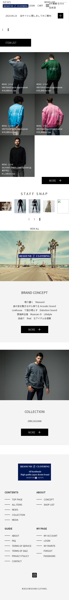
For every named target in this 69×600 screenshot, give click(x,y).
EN (50, 3)
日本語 (52, 7)
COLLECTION (18, 514)
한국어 (60, 3)
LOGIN (31, 5)
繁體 (54, 3)
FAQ (14, 540)
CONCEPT (49, 499)
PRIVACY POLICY (20, 555)
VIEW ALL (34, 228)
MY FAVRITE (49, 545)
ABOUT (15, 535)
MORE (52, 180)
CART (40, 5)
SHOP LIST (49, 504)
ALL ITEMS (17, 504)
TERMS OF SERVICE (21, 545)
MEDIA (15, 519)
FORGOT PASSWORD (49, 553)
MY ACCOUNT (50, 535)
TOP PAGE (17, 499)
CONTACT (17, 561)
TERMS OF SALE (20, 550)
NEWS (15, 509)
